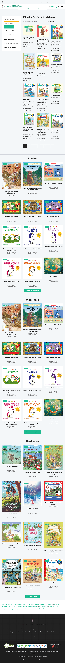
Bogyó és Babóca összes (47, 608)
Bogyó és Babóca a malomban (32, 216)
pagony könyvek (26, 604)
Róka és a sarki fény (32, 508)
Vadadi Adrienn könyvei (54, 606)
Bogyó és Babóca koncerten (53, 216)
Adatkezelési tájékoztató (48, 651)
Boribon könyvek (22, 606)
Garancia (39, 651)
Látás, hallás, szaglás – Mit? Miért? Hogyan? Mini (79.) (43, 101)
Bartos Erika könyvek (33, 606)
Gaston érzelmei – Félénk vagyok (53, 246)
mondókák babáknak (7, 604)
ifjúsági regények (35, 604)
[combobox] (11, 35)
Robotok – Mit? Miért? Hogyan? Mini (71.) (28, 101)
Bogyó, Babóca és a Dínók (11, 216)
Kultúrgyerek (7, 6)
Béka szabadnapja (56, 95)
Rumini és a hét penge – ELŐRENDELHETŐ (11, 192)
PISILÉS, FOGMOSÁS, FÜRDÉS (56, 41)
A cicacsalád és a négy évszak (28, 73)
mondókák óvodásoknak (15, 609)
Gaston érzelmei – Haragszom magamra (32, 282)
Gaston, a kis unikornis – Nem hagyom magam (11, 249)
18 (48, 146)
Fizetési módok (32, 651)
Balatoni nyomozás (11, 514)
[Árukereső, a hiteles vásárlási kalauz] (9, 644)
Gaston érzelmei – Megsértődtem (32, 249)
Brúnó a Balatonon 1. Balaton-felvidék (53, 503)
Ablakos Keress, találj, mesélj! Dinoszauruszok (43, 131)
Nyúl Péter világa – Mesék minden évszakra (53, 551)
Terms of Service (42, 656)
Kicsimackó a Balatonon (11, 466)
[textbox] (11, 35)
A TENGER (53, 583)
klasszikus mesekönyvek (8, 608)
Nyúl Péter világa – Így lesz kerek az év (53, 473)
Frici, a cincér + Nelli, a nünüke (53, 183)
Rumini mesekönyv (35, 608)
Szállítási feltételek (22, 651)
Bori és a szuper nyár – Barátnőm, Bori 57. (11, 544)
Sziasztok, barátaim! (56, 64)
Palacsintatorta (41, 69)
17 (45, 146)
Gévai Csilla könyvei (12, 606)
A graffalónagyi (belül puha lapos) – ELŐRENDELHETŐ (32, 189)
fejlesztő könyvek (19, 608)
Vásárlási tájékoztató (11, 651)
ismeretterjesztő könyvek (46, 604)
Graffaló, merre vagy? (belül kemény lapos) (43, 40)
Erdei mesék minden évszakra (32, 545)
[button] (62, 6)
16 (41, 146)
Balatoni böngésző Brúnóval (32, 472)
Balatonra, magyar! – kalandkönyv (11, 587)
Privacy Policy (36, 656)
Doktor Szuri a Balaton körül (32, 585)
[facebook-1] (53, 2)
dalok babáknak (17, 604)
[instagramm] (56, 2)
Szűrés (7, 27)
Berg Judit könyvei (43, 606)
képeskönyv (27, 608)
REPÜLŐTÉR (54, 131)
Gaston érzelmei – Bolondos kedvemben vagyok (11, 282)
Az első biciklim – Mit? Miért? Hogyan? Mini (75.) (28, 129)
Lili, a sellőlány (53, 276)
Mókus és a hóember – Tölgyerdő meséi (29, 38)
